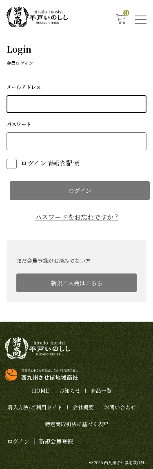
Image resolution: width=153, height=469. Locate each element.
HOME (40, 390)
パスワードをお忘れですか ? (76, 217)
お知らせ (69, 390)
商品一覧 (101, 390)
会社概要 (83, 407)
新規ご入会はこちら (76, 283)
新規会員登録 (56, 441)
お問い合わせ (120, 407)
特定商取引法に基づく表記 (77, 424)
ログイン (18, 441)
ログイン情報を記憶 (49, 163)
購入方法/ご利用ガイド (34, 407)
